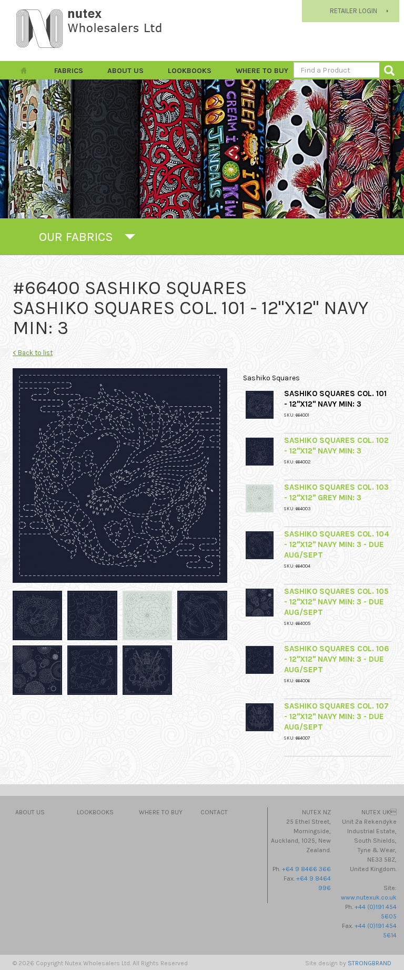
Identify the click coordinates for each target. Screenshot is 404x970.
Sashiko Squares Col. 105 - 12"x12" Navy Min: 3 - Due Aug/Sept (336, 602)
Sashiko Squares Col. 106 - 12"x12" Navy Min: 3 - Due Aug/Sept (336, 659)
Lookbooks (189, 70)
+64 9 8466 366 (306, 869)
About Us (125, 70)
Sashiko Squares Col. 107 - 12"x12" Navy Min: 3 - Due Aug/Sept (336, 716)
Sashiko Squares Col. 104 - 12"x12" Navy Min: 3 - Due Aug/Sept (336, 544)
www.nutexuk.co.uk (369, 897)
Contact (214, 812)
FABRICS (68, 70)
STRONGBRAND (369, 963)
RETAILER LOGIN (353, 11)
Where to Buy (262, 70)
